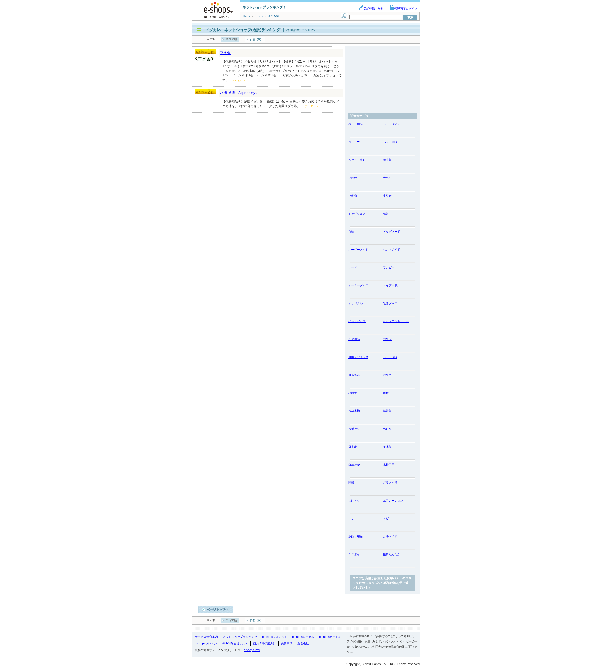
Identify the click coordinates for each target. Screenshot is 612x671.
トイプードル (391, 285)
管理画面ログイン (405, 8)
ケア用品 (354, 339)
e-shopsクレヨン (206, 643)
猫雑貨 (352, 393)
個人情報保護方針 (264, 643)
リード (352, 267)
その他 (352, 178)
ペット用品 (355, 124)
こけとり (354, 500)
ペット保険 (390, 357)
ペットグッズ (357, 321)
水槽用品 (388, 464)
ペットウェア (357, 142)
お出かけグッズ (358, 357)
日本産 (352, 446)
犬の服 (387, 178)
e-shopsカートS (329, 636)
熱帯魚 (387, 411)
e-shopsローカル (303, 636)
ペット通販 (390, 142)
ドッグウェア (357, 213)
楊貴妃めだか (391, 554)
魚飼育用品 (355, 536)
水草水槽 (354, 411)
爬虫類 (387, 160)
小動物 (352, 195)
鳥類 (386, 213)
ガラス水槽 (390, 482)
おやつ (387, 375)
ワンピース (390, 267)
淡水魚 (387, 446)
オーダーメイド (358, 249)
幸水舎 (225, 53)
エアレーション (393, 500)
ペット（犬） (391, 124)
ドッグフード (391, 231)
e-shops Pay (252, 650)
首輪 (351, 231)
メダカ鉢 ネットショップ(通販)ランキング (242, 30)
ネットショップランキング (240, 636)
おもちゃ (354, 375)
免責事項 (286, 643)
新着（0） (256, 39)
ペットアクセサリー (396, 321)
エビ (386, 518)
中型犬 (387, 339)
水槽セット (355, 429)
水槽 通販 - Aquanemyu (238, 93)
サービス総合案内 (206, 636)
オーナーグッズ (358, 285)
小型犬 (387, 195)
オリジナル (355, 303)
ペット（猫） (357, 160)
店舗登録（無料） (374, 8)
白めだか (354, 464)
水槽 (386, 393)
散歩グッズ (390, 303)
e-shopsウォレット (274, 636)
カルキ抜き (390, 536)
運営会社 (303, 643)
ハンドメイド (391, 249)
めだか (387, 429)
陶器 (351, 482)
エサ (351, 518)
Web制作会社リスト (235, 643)
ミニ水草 (354, 554)
